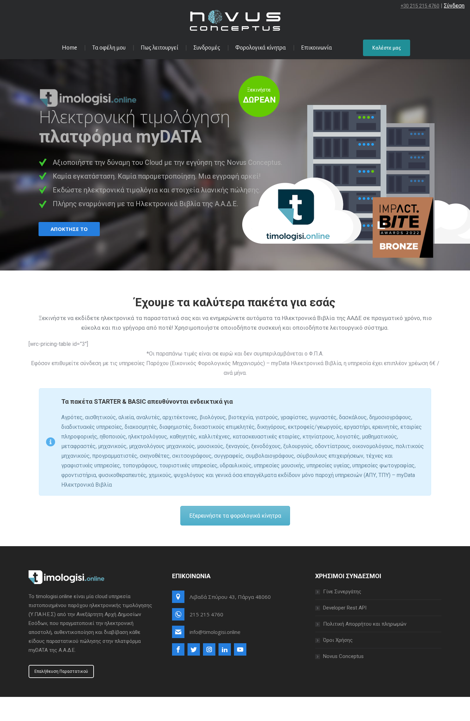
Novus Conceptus (343, 656)
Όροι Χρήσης (338, 640)
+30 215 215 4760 (419, 6)
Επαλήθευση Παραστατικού (61, 671)
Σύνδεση (454, 5)
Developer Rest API (344, 608)
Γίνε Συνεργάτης (342, 592)
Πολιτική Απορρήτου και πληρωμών (364, 624)
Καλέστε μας (386, 48)
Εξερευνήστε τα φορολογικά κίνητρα (235, 515)
